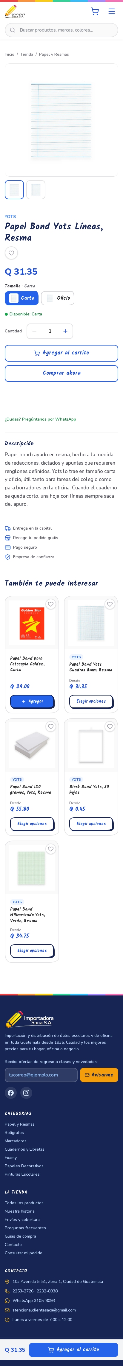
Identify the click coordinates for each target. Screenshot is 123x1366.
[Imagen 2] (35, 189)
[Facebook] (11, 1093)
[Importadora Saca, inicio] (15, 11)
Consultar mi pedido (23, 1253)
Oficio (63, 298)
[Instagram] (26, 1093)
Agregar (35, 701)
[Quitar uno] (34, 331)
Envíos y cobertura (22, 1219)
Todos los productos (24, 1203)
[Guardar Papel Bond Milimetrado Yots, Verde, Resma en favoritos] (50, 849)
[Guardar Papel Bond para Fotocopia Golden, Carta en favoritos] (50, 604)
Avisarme (102, 1075)
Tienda (26, 54)
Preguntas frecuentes (25, 1228)
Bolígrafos (14, 1132)
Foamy (11, 1157)
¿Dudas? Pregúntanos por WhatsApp (40, 419)
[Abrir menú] (111, 11)
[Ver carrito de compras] (95, 11)
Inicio (9, 54)
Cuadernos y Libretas (24, 1149)
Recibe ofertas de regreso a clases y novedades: (51, 1062)
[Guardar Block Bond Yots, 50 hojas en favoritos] (109, 726)
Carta (27, 298)
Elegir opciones (91, 701)
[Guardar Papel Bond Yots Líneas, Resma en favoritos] (11, 252)
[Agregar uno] (65, 331)
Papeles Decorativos (24, 1166)
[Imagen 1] (14, 189)
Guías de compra (20, 1236)
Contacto (13, 1244)
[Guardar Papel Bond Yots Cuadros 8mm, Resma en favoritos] (109, 604)
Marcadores (16, 1141)
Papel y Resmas (54, 54)
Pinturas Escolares (22, 1174)
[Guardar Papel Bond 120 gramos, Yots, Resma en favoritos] (50, 726)
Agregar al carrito (65, 353)
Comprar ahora (62, 373)
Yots (10, 217)
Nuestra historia (20, 1211)
